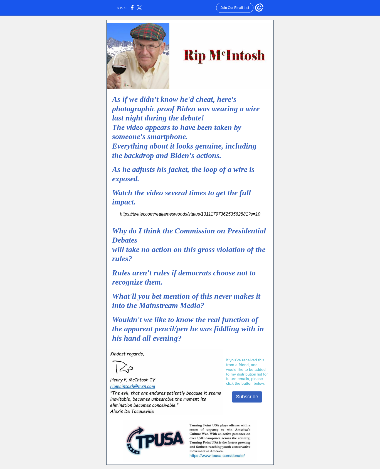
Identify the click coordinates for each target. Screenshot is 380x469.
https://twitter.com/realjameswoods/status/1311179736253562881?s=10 (190, 214)
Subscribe (247, 396)
